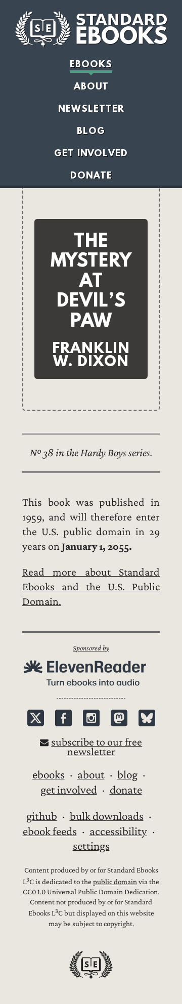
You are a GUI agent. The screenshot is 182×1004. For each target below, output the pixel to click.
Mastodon (119, 718)
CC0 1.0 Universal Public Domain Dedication (90, 892)
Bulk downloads (107, 816)
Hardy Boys (103, 453)
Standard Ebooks (91, 29)
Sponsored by (91, 648)
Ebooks (91, 64)
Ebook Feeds (50, 831)
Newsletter (91, 108)
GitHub (41, 816)
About (91, 86)
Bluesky (147, 718)
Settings (91, 846)
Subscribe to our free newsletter (96, 747)
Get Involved (91, 153)
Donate (91, 175)
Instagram (91, 718)
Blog (91, 130)
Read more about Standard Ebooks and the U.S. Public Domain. (91, 587)
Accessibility (118, 831)
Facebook (63, 718)
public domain (115, 882)
